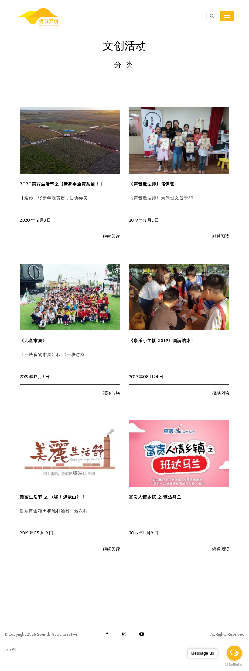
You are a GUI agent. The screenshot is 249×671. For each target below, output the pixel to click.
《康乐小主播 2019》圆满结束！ (162, 340)
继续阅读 (111, 236)
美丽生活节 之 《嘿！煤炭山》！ (53, 497)
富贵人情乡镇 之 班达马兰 (155, 497)
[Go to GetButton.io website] (234, 665)
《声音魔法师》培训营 (152, 184)
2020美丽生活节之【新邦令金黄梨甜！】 (62, 184)
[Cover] (70, 140)
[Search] (210, 16)
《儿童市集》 (33, 340)
